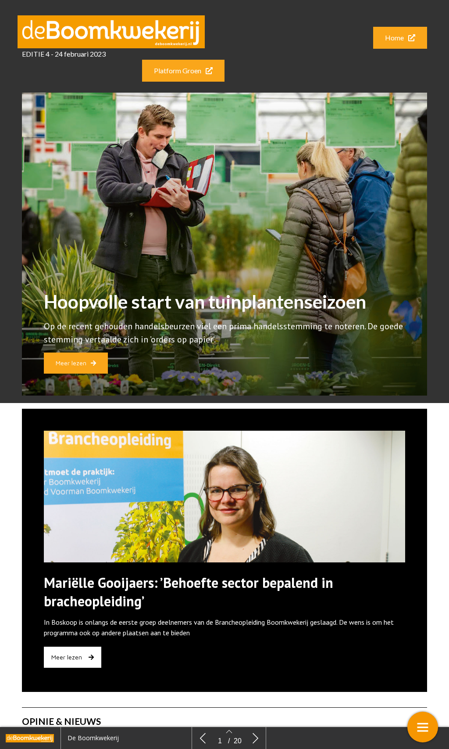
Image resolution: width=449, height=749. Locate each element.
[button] (400, 38)
